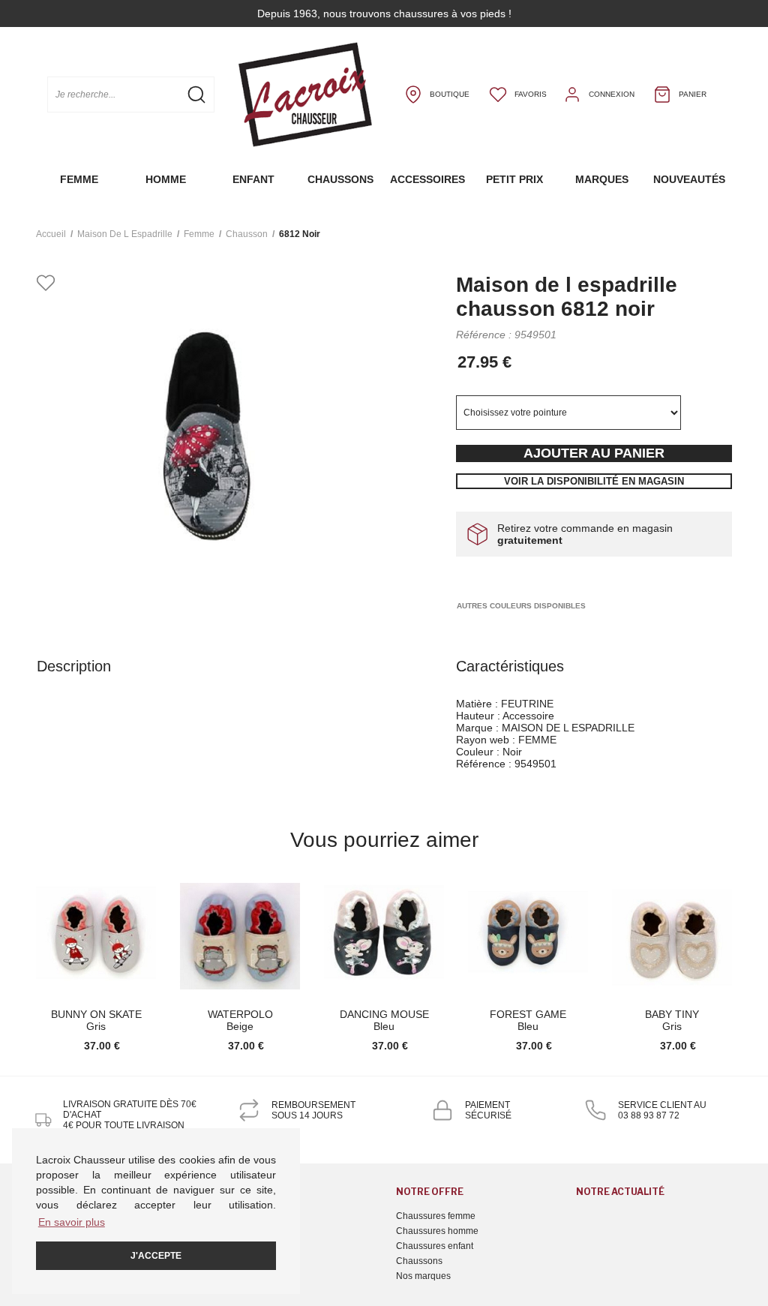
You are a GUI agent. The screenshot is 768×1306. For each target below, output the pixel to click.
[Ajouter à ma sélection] (46, 284)
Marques (601, 179)
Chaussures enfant (434, 1246)
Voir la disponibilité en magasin (594, 481)
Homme (166, 179)
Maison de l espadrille (124, 234)
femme (199, 234)
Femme (79, 179)
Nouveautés (689, 179)
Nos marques (423, 1276)
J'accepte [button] (156, 1255)
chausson (247, 234)
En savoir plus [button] (71, 1222)
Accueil (51, 234)
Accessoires (427, 179)
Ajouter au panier (594, 453)
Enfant (253, 179)
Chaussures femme (436, 1216)
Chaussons (341, 179)
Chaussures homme (437, 1231)
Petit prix (514, 179)
